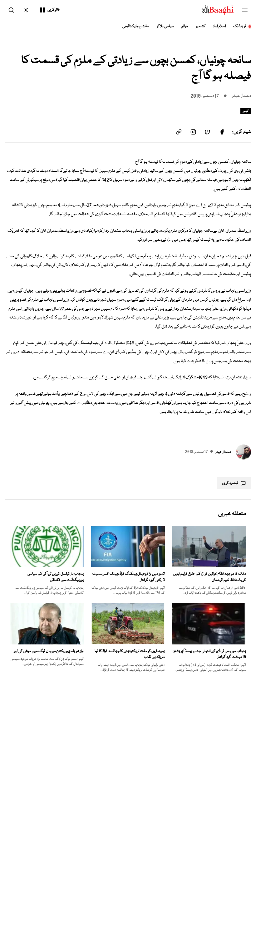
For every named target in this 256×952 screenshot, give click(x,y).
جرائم (184, 26)
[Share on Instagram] (193, 132)
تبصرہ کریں (230, 483)
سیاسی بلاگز (165, 26)
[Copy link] (179, 132)
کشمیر (200, 26)
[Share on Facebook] (222, 132)
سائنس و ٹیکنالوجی (136, 26)
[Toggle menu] (245, 10)
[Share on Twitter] (207, 132)
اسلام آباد (219, 26)
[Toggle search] (11, 10)
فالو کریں (53, 10)
